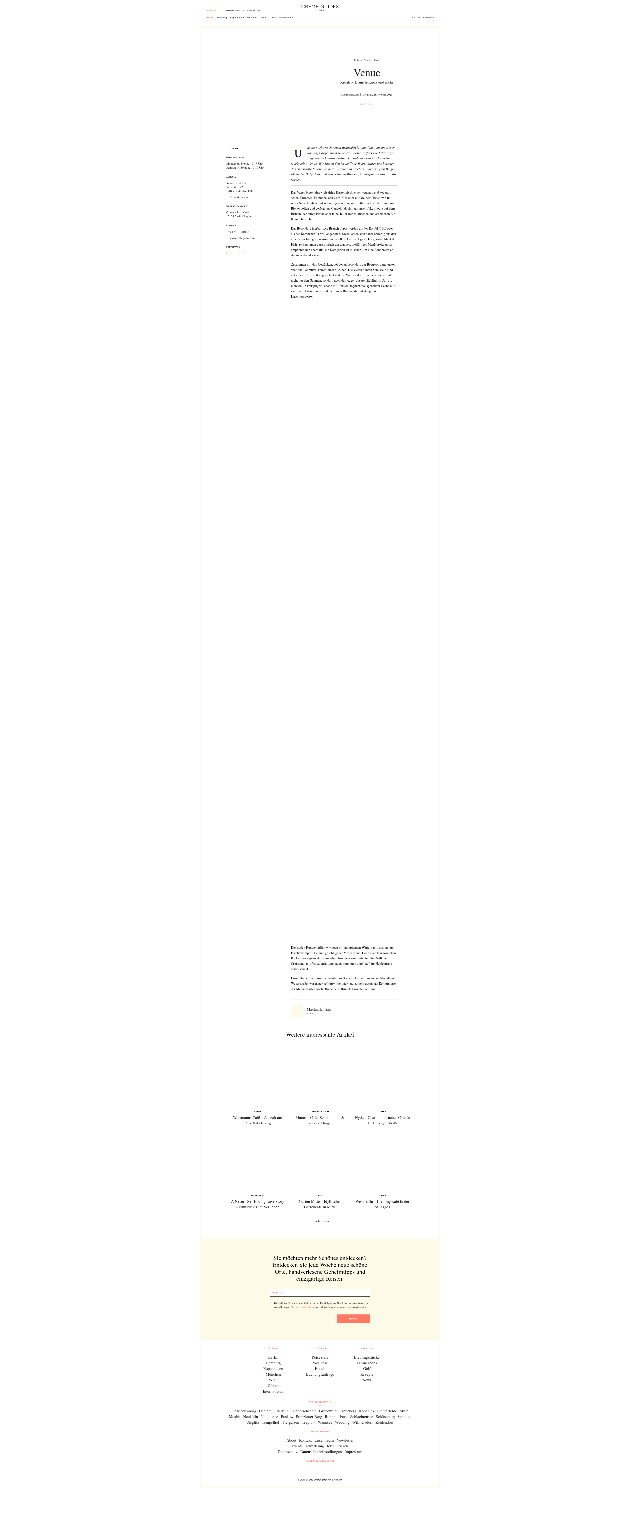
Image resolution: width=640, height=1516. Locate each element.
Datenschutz (288, 1451)
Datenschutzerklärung (305, 1307)
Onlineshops (367, 1362)
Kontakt (305, 1440)
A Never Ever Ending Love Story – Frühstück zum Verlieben (257, 1204)
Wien (263, 17)
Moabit (234, 1416)
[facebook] (307, 1470)
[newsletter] (333, 1470)
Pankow (287, 1416)
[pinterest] (324, 1470)
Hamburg (222, 17)
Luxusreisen (232, 10)
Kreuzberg (347, 1410)
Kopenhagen (237, 17)
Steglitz (253, 1422)
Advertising (314, 1445)
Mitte (404, 1410)
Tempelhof (270, 1422)
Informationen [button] (320, 1431)
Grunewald (328, 1410)
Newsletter (345, 1440)
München (252, 17)
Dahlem (265, 1410)
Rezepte (366, 1374)
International (286, 17)
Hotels (320, 1368)
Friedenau (282, 1410)
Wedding (342, 1422)
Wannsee (325, 1422)
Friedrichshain (304, 1410)
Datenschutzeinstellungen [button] (321, 1451)
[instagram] (316, 1470)
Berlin (210, 17)
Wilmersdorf (362, 1422)
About (291, 1440)
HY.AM (339, 1480)
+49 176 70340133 (237, 232)
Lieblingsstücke (367, 1357)
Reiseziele (320, 1357)
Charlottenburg (244, 1410)
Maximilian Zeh (350, 94)
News (366, 1379)
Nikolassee (269, 1416)
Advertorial (367, 104)
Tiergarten (290, 1422)
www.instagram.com (242, 238)
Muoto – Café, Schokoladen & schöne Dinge (320, 1120)
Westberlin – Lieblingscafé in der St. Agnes (382, 1204)
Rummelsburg (336, 1416)
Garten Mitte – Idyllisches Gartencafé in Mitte (320, 1204)
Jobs (330, 1445)
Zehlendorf (385, 1422)
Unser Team (324, 1440)
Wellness (320, 1362)
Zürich (272, 17)
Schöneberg (385, 1416)
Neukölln (250, 1416)
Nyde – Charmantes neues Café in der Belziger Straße (382, 1120)
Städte (211, 10)
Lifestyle (253, 10)
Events (297, 1445)
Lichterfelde (387, 1410)
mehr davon (321, 1221)
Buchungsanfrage (320, 1374)
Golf (366, 1368)
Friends (342, 1445)
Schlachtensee (361, 1416)
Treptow (308, 1422)
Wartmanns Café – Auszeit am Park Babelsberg (257, 1120)
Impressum (353, 1451)
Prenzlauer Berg (309, 1416)
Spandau (404, 1416)
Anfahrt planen (239, 197)
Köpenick (366, 1410)
